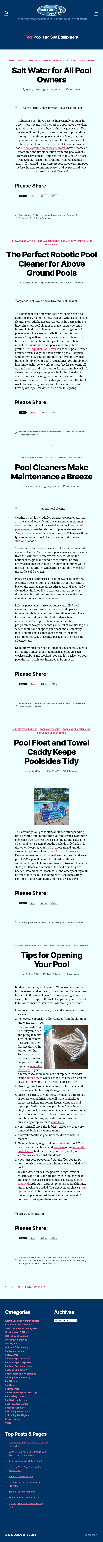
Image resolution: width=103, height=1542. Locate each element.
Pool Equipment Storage (51, 733)
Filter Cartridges (49, 1257)
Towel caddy (77, 922)
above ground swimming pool (52, 215)
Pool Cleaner (66, 1260)
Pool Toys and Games (16, 1404)
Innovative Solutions (21, 61)
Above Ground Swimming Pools (22, 1320)
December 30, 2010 (53, 282)
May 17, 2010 (53, 771)
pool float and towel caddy (66, 851)
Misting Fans (12, 1343)
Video (8, 1422)
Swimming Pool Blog (25, 1535)
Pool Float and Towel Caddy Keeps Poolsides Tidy (51, 752)
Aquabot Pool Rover (43, 349)
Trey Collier (34, 89)
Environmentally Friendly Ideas (22, 1328)
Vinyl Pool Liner (48, 1263)
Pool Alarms (11, 1354)
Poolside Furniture (15, 1407)
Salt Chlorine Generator (40, 218)
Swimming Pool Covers (17, 1411)
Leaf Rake (75, 1257)
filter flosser (34, 1078)
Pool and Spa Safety (16, 1370)
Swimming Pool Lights (17, 1415)
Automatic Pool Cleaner (29, 1257)
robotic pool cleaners (28, 434)
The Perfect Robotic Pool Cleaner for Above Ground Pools (51, 264)
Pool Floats (11, 1381)
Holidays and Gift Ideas (17, 1332)
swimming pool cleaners (30, 706)
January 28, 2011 (55, 89)
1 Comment (75, 89)
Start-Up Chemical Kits (29, 1263)
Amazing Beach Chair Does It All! (25, 1461)
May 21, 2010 (53, 486)
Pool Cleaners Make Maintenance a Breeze (51, 471)
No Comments (76, 282)
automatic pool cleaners (50, 431)
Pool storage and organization (56, 922)
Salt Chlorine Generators (21, 1476)
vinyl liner (57, 1122)
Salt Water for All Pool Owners (51, 74)
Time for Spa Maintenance (22, 1491)
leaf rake (59, 1147)
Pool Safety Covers (15, 1396)
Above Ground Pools (28, 215)
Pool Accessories (48, 241)
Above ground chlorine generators (45, 148)
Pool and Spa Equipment (80, 61)
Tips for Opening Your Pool (51, 959)
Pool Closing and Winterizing (20, 1373)
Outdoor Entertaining (16, 1347)
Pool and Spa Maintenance (76, 241)
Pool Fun (9, 1385)
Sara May (36, 771)
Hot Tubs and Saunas (16, 1336)
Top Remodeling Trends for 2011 (25, 1497)
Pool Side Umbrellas (16, 1400)
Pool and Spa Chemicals (50, 61)
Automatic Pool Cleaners (18, 1324)
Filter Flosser (63, 1257)
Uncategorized (13, 1419)
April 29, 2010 (53, 974)
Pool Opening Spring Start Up (21, 1392)
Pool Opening (51, 245)
